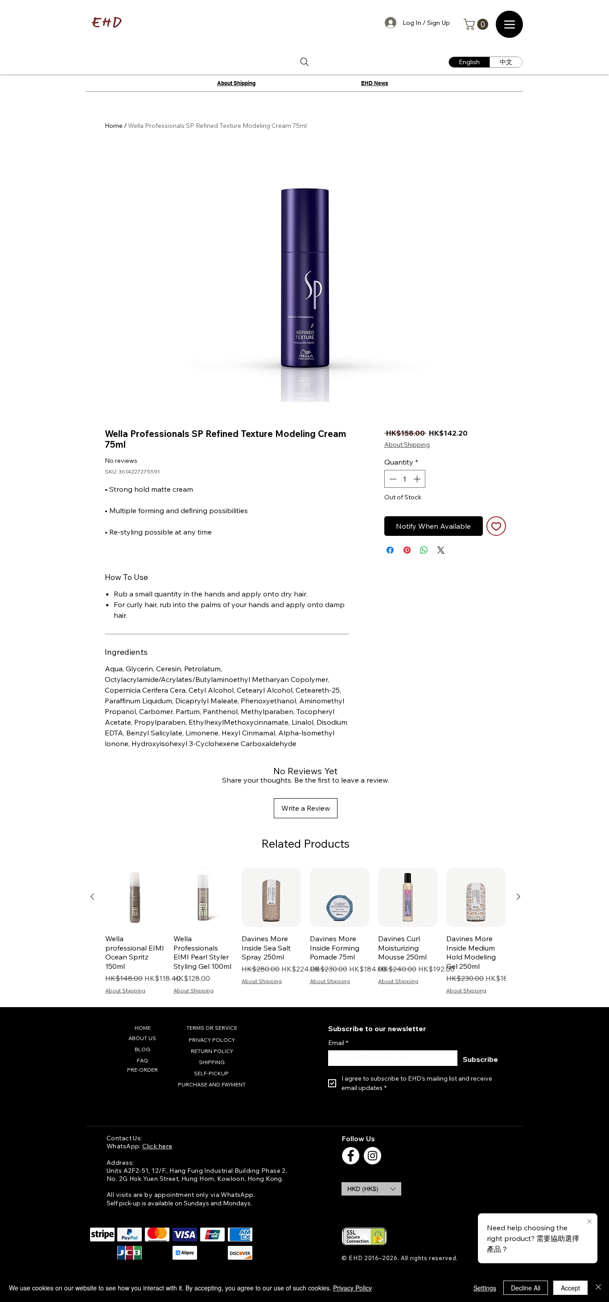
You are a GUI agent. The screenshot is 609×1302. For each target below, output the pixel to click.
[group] (305, 931)
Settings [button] (484, 1287)
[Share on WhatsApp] (424, 550)
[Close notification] (589, 1222)
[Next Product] (518, 896)
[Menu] (509, 24)
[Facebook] (350, 1155)
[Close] (598, 1288)
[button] (477, 24)
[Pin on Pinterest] (407, 550)
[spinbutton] (404, 478)
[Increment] (417, 478)
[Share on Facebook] (390, 550)
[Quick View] (135, 897)
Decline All (525, 1287)
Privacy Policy (352, 1287)
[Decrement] (392, 478)
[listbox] (371, 1189)
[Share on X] (441, 550)
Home (114, 126)
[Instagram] (372, 1155)
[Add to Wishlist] (496, 526)
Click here (157, 1146)
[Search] (304, 62)
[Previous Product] (92, 896)
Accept (570, 1287)
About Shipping (407, 445)
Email (338, 1043)
